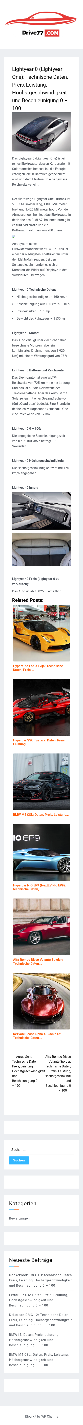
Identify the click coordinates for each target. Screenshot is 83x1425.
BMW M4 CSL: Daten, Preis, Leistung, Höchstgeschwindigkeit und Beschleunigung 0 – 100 (39, 1360)
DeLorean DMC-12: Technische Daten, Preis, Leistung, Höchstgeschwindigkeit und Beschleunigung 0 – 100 (40, 1320)
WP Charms (49, 1416)
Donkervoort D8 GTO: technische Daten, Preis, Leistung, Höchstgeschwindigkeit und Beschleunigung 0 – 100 (41, 1280)
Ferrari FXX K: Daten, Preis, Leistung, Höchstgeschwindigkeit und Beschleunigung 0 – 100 (38, 1300)
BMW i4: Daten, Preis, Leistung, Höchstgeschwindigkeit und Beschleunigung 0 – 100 (34, 1340)
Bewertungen (19, 1218)
